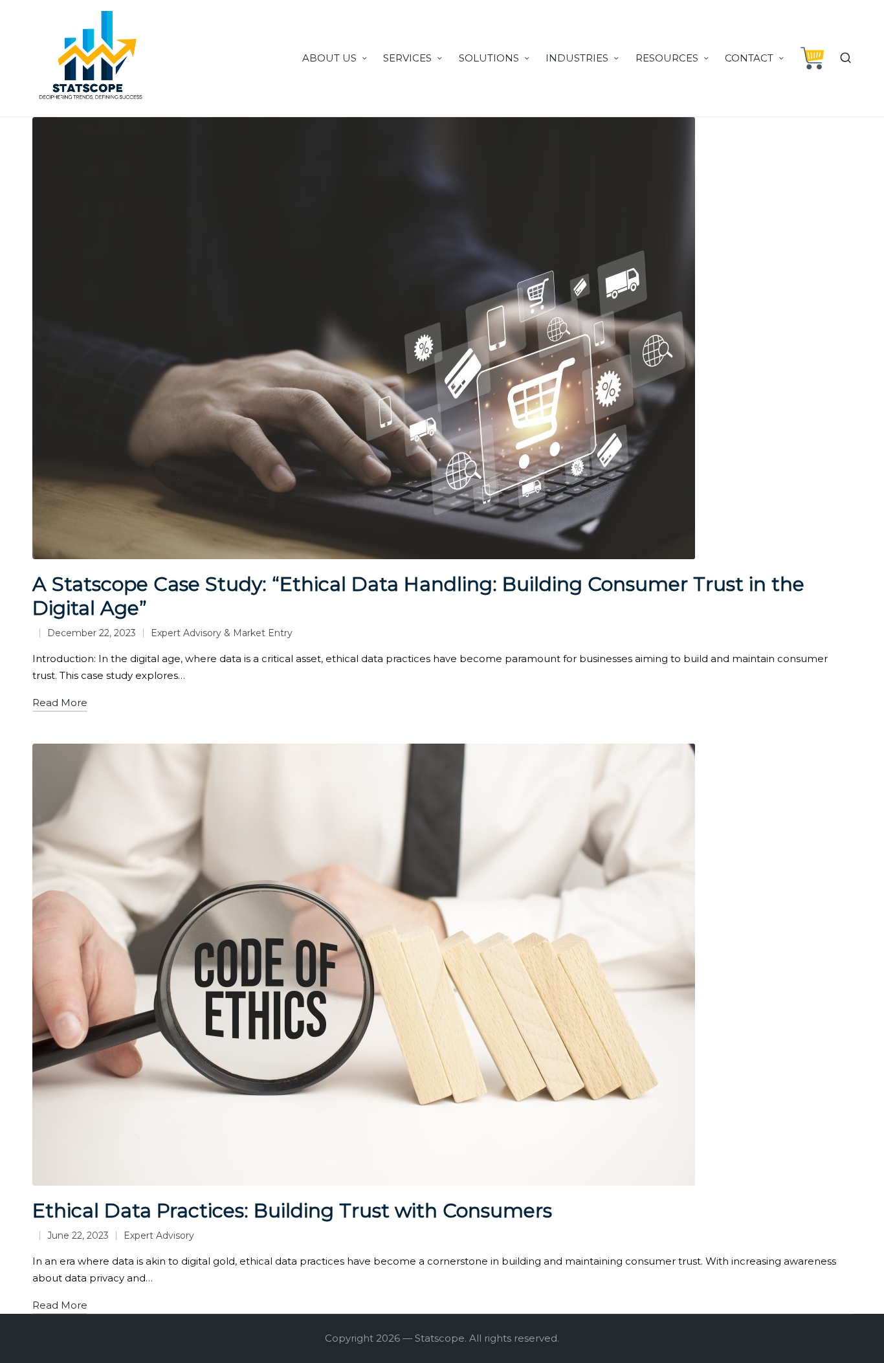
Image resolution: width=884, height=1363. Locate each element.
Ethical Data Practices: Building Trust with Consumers (292, 1211)
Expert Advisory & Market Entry (222, 633)
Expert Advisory (159, 1235)
